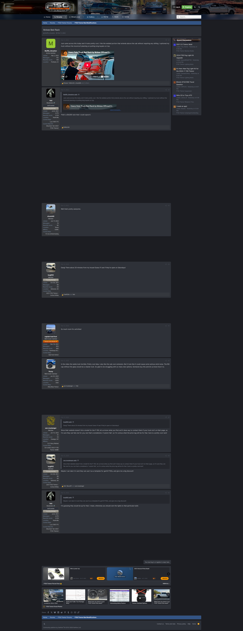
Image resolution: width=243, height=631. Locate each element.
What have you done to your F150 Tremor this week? (96, 602)
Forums (59, 17)
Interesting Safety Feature (118, 603)
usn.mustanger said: (70, 460)
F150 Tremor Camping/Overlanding (187, 113)
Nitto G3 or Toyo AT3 (184, 95)
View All (166, 583)
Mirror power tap (75, 568)
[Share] (166, 40)
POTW (106, 17)
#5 (169, 326)
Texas (57, 227)
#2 (169, 90)
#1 (169, 40)
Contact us (160, 624)
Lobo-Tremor (76, 578)
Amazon (101, 578)
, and (74, 486)
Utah (57, 382)
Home (48, 17)
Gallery (91, 17)
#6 (169, 360)
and (69, 294)
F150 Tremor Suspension (184, 91)
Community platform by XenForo (62, 627)
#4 (169, 264)
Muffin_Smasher (50, 33)
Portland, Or (55, 62)
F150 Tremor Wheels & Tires (185, 102)
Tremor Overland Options (139, 603)
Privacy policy (181, 624)
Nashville (56, 117)
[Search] (199, 7)
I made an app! (181, 106)
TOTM (126, 17)
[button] (195, 7)
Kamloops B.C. (54, 350)
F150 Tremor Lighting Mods (184, 64)
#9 (169, 493)
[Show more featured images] (168, 594)
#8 (169, 455)
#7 (169, 417)
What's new (75, 17)
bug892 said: (67, 422)
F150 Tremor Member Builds (185, 51)
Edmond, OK (55, 289)
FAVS (116, 17)
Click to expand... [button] (115, 110)
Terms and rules (170, 624)
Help (189, 624)
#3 (169, 205)
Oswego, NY (55, 439)
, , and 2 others (76, 83)
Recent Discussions (184, 40)
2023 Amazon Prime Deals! (141, 568)
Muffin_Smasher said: (70, 94)
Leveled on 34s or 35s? (51, 603)
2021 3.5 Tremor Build (184, 44)
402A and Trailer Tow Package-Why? (75, 602)
